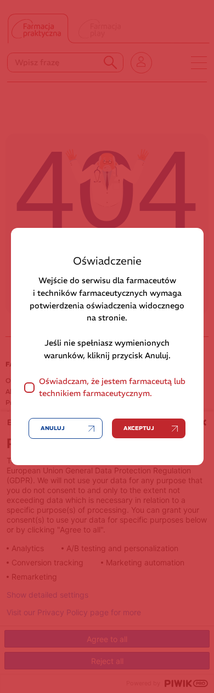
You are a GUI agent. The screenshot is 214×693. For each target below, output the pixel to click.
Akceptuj (138, 428)
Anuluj (53, 428)
